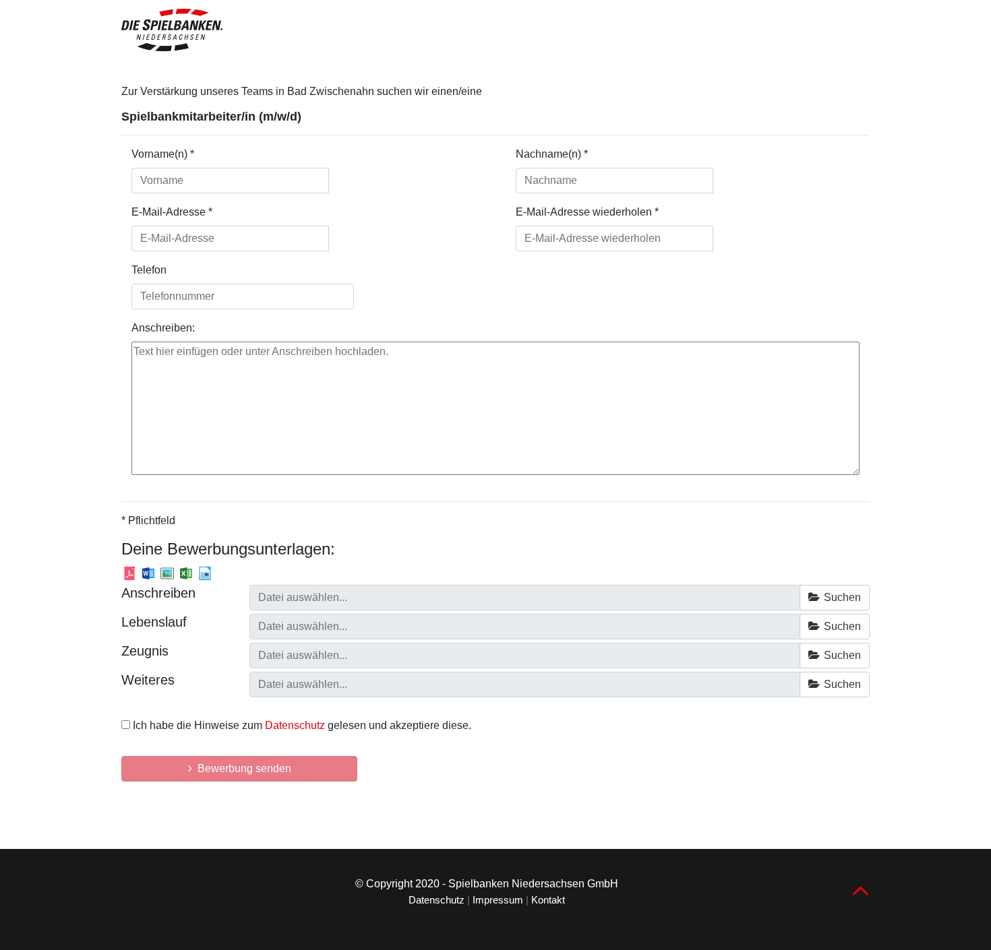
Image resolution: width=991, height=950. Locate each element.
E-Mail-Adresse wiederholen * (587, 212)
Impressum (498, 900)
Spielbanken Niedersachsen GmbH (533, 883)
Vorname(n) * (162, 154)
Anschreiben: (163, 328)
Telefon (149, 270)
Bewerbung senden (241, 768)
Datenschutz (295, 725)
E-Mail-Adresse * (171, 212)
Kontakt (548, 900)
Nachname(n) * (552, 154)
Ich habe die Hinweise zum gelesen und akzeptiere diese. (302, 725)
